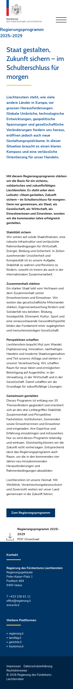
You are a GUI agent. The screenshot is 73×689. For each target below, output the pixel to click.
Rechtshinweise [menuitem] (16, 670)
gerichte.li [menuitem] (15, 642)
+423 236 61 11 (20, 596)
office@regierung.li (18, 601)
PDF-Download (38, 534)
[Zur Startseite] (24, 11)
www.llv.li (12, 605)
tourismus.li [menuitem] (16, 646)
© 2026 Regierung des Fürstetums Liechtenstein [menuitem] (28, 677)
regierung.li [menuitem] (16, 633)
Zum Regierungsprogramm (30, 513)
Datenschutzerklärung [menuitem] (38, 666)
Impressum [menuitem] (13, 666)
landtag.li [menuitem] (15, 638)
